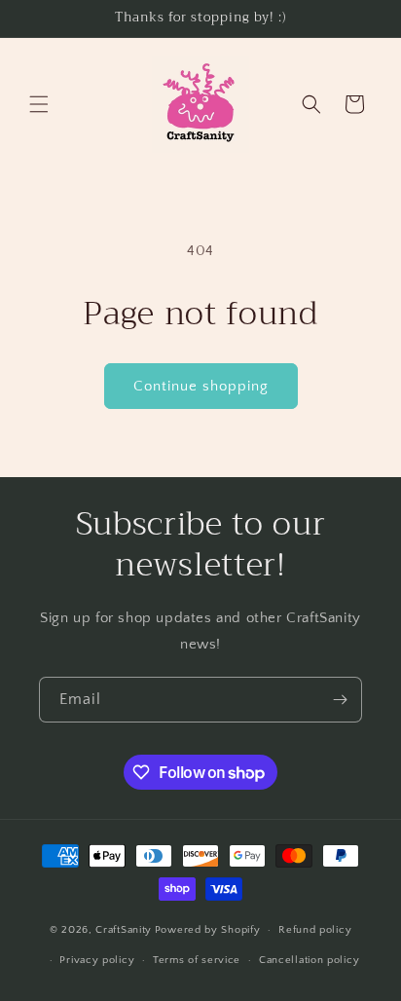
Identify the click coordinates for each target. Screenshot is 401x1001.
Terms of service (196, 960)
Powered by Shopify (208, 930)
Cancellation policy (309, 960)
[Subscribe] (339, 700)
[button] (39, 104)
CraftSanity (123, 930)
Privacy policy (96, 960)
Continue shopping (201, 386)
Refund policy (314, 930)
